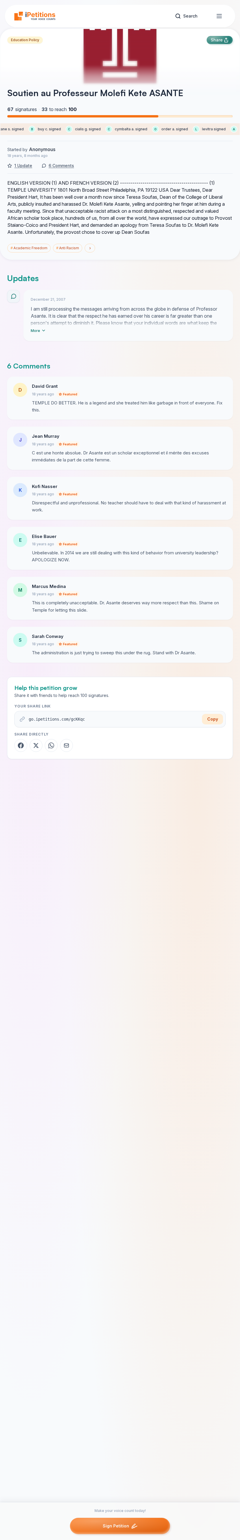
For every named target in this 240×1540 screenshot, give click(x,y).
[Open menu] (219, 16)
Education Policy (25, 40)
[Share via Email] (66, 745)
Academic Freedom (29, 248)
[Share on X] (36, 745)
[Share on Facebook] (20, 745)
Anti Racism (67, 248)
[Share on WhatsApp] (51, 745)
